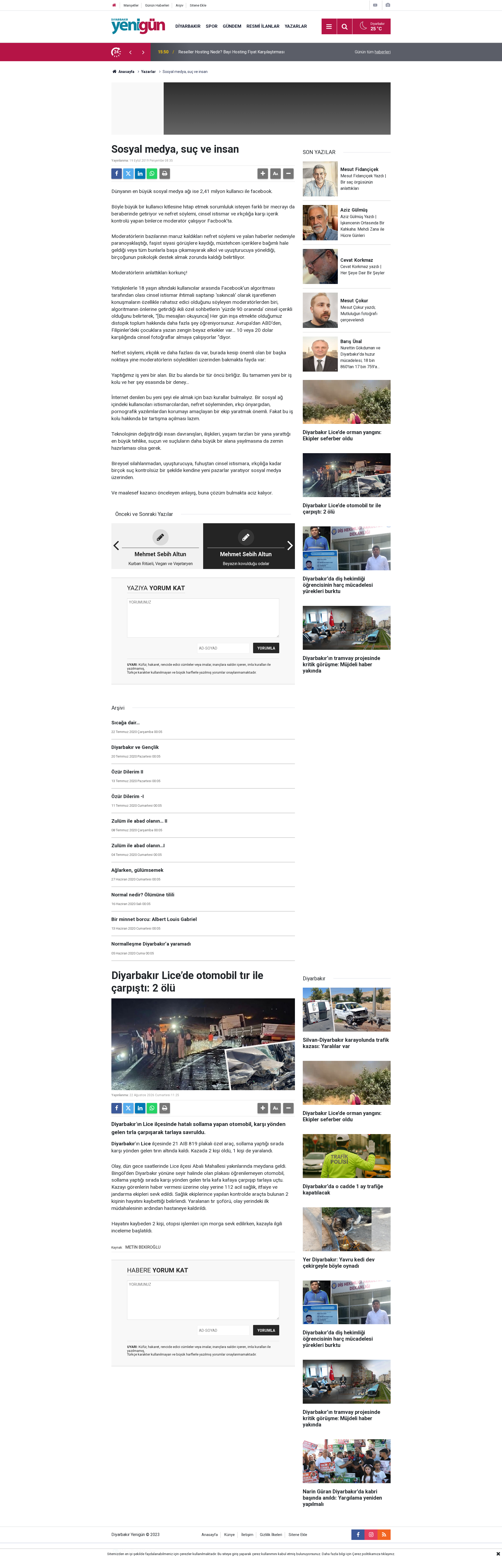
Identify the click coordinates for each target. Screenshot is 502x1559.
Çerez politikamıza (366, 1554)
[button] (263, 173)
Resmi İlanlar (263, 26)
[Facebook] (116, 173)
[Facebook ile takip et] (357, 1534)
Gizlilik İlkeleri (271, 1535)
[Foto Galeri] (388, 5)
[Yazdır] (164, 173)
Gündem (232, 26)
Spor (212, 26)
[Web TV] (375, 5)
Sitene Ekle (198, 5)
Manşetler (131, 5)
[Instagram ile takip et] (371, 1534)
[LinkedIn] (140, 173)
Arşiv (179, 5)
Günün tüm (373, 51)
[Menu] (329, 27)
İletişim (247, 1535)
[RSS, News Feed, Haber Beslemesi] (384, 1534)
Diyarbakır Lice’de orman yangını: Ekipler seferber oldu (227, 51)
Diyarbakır (188, 26)
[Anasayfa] (114, 5)
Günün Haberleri (157, 5)
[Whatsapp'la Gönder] (152, 173)
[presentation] (130, 52)
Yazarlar (296, 26)
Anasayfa (126, 72)
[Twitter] (128, 173)
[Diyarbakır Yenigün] (138, 26)
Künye (229, 1535)
